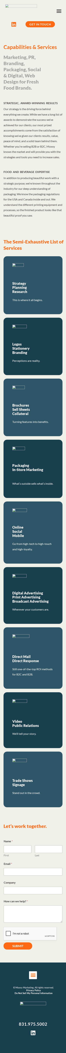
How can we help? (16, 901)
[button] (59, 11)
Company (10, 882)
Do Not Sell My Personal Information (33, 993)
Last (37, 855)
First (6, 855)
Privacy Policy (33, 990)
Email (8, 863)
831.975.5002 (33, 1024)
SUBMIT (17, 946)
